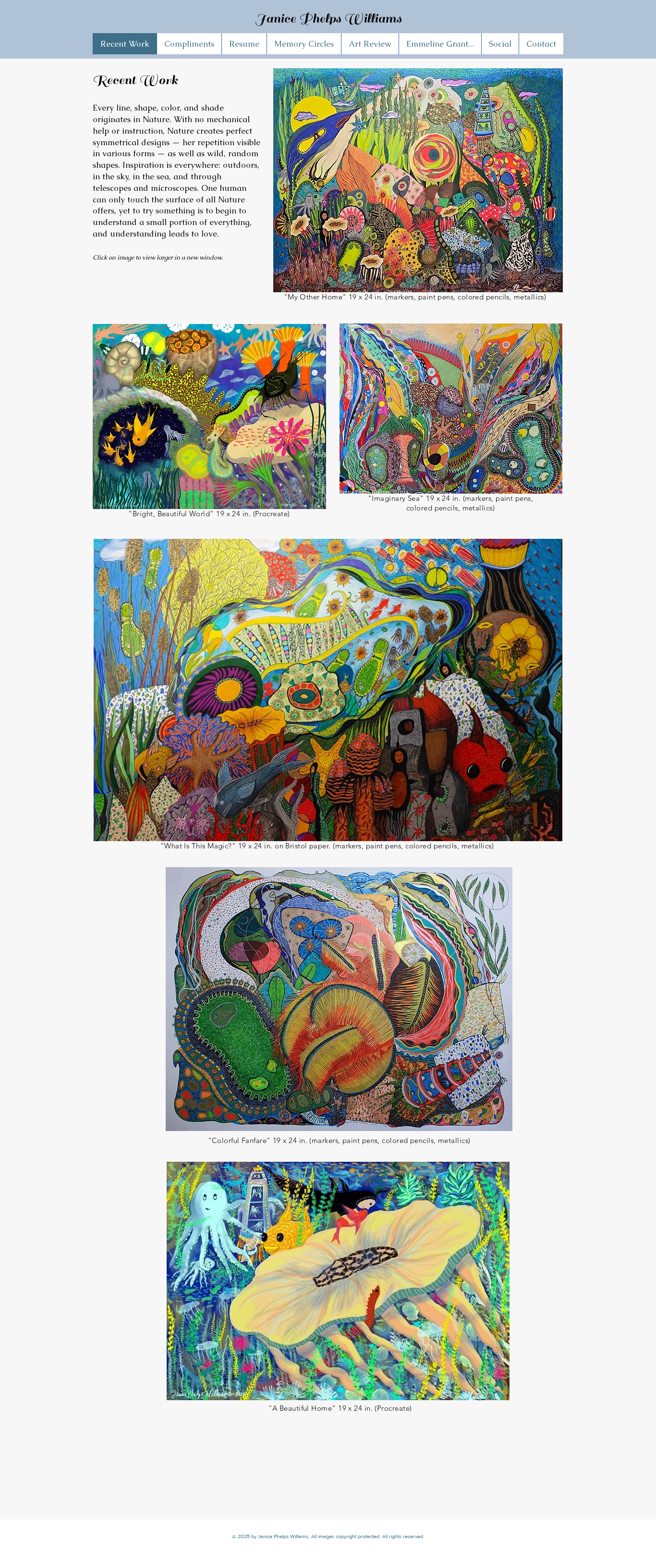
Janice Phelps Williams (328, 18)
